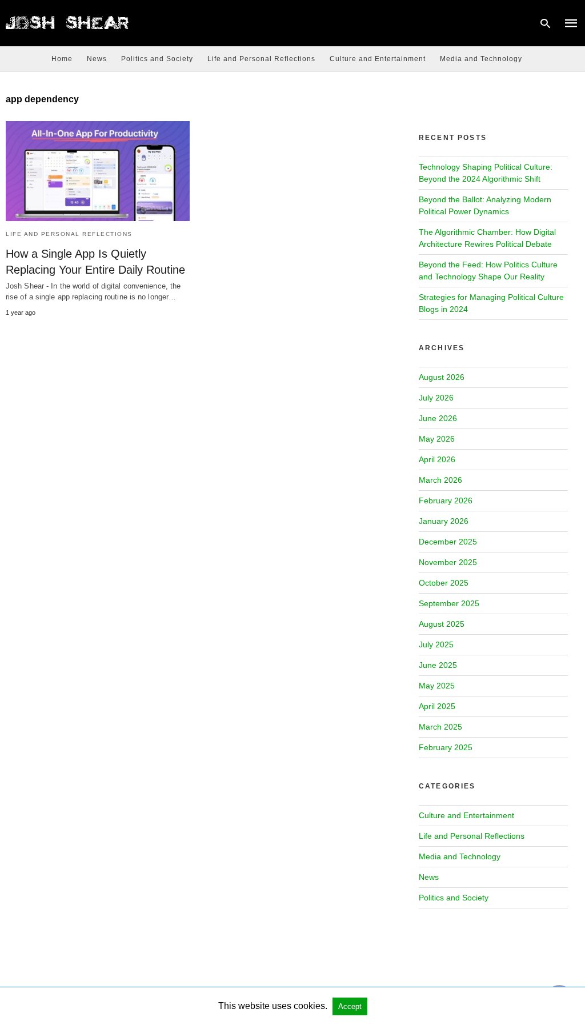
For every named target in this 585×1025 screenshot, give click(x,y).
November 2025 (448, 562)
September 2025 (449, 603)
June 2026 (438, 418)
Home (62, 59)
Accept (350, 1006)
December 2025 (448, 541)
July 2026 (436, 397)
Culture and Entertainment (378, 59)
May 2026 (437, 438)
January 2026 (443, 521)
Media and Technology (481, 59)
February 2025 (445, 747)
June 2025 (438, 665)
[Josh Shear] (68, 22)
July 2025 (436, 644)
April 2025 (437, 706)
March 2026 (440, 480)
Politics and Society (157, 59)
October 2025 (443, 582)
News (97, 59)
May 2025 (437, 685)
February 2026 (445, 500)
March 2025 (440, 726)
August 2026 (441, 377)
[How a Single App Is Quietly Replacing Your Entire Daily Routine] (98, 171)
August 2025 (441, 623)
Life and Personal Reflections (261, 59)
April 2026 (437, 459)
